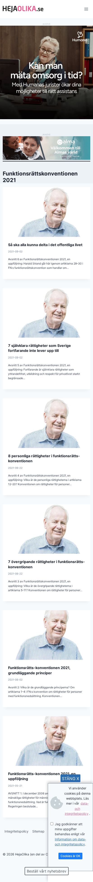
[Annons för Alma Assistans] (46, 148)
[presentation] (46, 212)
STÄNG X (70, 778)
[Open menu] (86, 8)
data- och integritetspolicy (77, 808)
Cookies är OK (70, 856)
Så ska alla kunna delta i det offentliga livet (45, 244)
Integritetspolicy (16, 831)
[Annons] (46, 118)
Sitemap (38, 831)
